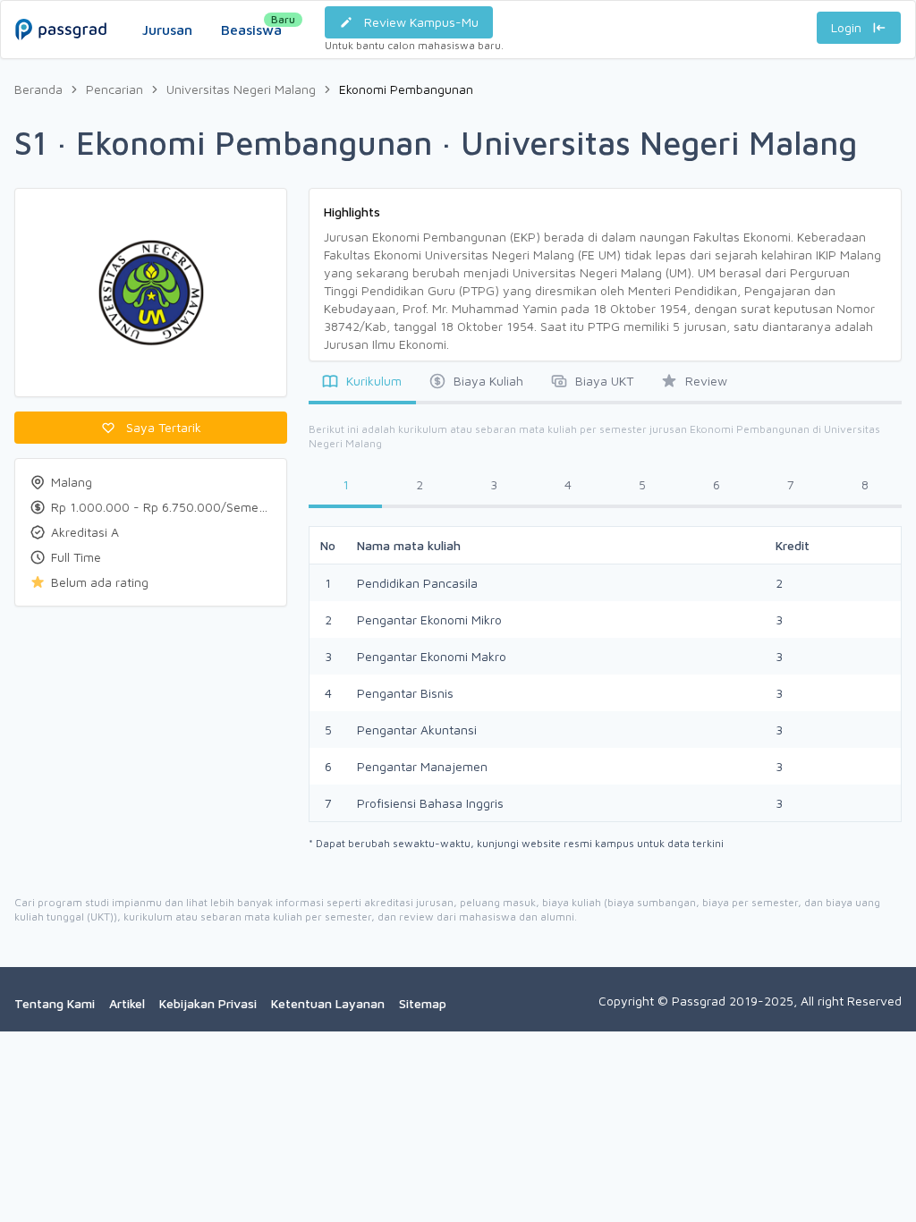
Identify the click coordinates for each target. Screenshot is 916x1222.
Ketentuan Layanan (328, 1003)
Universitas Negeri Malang (241, 89)
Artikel (127, 1003)
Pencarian (114, 89)
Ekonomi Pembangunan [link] (406, 89)
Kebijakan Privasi (208, 1003)
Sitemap (422, 1003)
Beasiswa (251, 25)
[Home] (60, 11)
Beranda (38, 89)
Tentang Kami (54, 1003)
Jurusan (167, 29)
